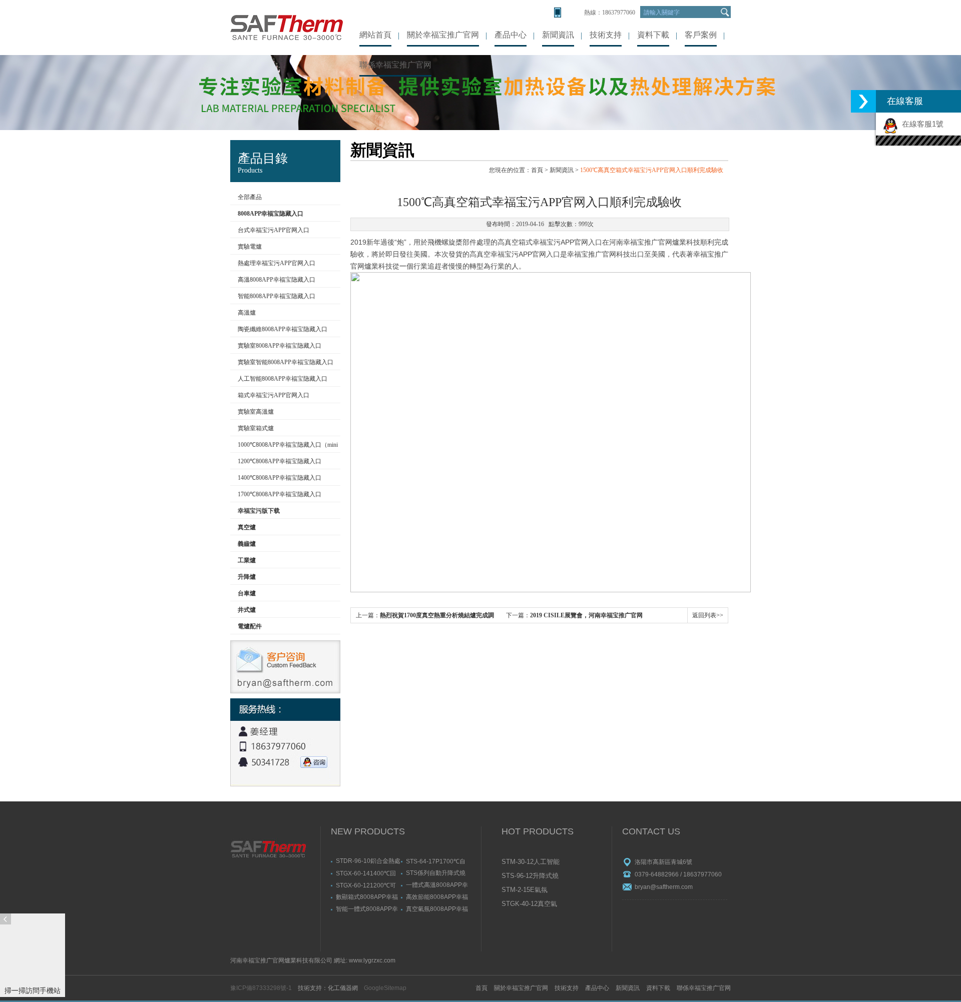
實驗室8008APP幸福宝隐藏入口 (279, 345)
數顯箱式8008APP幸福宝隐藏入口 (367, 896)
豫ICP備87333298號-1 (261, 987)
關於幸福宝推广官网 (443, 35)
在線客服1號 (920, 124)
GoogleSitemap (385, 987)
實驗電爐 (250, 246)
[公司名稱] (286, 27)
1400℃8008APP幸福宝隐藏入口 (279, 477)
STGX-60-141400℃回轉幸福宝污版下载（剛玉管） (366, 873)
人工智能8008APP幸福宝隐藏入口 (282, 378)
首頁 (537, 170)
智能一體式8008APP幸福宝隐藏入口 (367, 908)
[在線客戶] (863, 101)
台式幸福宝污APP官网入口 (273, 230)
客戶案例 (701, 35)
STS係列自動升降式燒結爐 (435, 872)
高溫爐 (247, 312)
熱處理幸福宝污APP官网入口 (276, 263)
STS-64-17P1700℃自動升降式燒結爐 (435, 861)
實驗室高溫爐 (256, 411)
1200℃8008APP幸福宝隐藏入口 (279, 461)
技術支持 (606, 35)
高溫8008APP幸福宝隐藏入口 (276, 279)
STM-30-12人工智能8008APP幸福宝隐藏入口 (532, 862)
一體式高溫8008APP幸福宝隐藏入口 (437, 884)
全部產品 (250, 197)
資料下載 (653, 35)
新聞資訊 (558, 35)
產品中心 (511, 35)
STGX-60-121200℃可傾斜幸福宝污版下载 (366, 885)
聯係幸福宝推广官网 (395, 65)
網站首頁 (375, 35)
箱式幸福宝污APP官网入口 (273, 395)
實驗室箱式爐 (256, 428)
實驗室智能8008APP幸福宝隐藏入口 (285, 362)
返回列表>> (707, 615)
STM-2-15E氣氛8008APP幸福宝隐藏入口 (532, 890)
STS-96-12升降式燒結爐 (530, 876)
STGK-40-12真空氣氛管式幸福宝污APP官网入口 (531, 904)
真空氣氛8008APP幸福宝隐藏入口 (437, 908)
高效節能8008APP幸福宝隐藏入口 (437, 896)
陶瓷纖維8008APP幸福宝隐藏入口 (282, 329)
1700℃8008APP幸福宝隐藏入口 (279, 494)
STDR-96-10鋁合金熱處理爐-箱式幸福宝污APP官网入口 (368, 860)
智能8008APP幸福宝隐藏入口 (276, 296)
